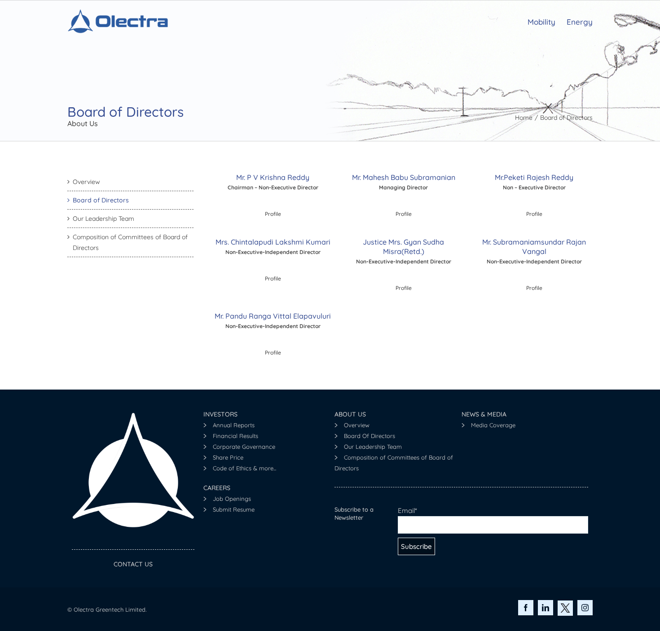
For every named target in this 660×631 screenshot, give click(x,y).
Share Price (228, 457)
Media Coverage (493, 425)
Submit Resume (234, 509)
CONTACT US (133, 564)
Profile (273, 278)
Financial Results (235, 435)
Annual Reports (234, 425)
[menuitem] (547, 21)
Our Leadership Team (373, 446)
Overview (357, 425)
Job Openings (232, 498)
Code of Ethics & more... (244, 468)
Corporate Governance (244, 446)
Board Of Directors (369, 435)
